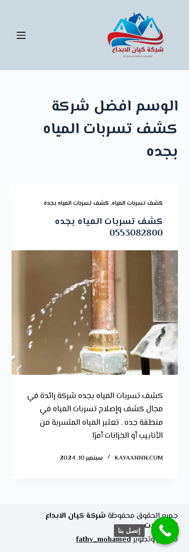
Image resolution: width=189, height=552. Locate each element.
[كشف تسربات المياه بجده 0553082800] (95, 312)
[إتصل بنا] (165, 530)
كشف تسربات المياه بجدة (76, 203)
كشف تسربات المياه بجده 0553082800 (109, 228)
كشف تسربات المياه (137, 203)
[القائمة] (21, 35)
